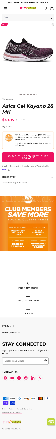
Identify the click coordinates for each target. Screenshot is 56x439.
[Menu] (5, 9)
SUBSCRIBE (45, 361)
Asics (9, 126)
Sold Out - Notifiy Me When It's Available (28, 157)
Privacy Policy (7, 409)
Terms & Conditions (24, 409)
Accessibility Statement (12, 412)
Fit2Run (15, 428)
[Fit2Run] (28, 8)
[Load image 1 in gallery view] (28, 50)
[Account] (47, 8)
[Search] (12, 9)
